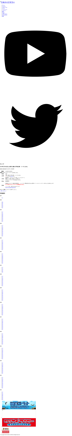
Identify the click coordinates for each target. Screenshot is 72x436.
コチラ (11, 176)
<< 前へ (1, 190)
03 (2, 206)
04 (2, 205)
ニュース (3, 6)
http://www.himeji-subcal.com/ (10, 187)
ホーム (3, 5)
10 (2, 201)
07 (2, 203)
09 (2, 214)
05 (2, 204)
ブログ (3, 12)
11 (2, 212)
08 (2, 202)
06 (2, 216)
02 (2, 220)
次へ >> (4, 190)
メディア (3, 10)
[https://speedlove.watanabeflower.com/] (19, 417)
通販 (3, 16)
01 (2, 197)
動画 (3, 11)
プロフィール (4, 7)
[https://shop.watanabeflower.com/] (19, 426)
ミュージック (4, 9)
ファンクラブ (4, 15)
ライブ (3, 8)
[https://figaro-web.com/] (5, 432)
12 (2, 211)
